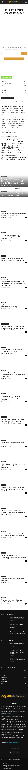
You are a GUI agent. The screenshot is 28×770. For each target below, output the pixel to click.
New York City (11, 150)
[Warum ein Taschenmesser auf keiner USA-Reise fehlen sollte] (14, 205)
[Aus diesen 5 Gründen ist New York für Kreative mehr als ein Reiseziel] (14, 525)
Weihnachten (4, 161)
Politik (8, 152)
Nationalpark (6, 149)
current (24, 140)
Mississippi (22, 147)
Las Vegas (17, 145)
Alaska (3, 136)
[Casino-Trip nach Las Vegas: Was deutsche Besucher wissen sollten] (14, 250)
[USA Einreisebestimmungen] (7, 192)
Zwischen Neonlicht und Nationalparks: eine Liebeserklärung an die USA (13, 374)
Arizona (15, 138)
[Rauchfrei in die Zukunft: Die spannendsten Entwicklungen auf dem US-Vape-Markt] (14, 502)
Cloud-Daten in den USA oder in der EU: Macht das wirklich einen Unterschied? (13, 466)
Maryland (16, 147)
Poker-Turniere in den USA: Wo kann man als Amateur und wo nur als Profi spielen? (13, 489)
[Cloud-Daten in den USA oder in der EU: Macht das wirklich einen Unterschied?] (14, 456)
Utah (18, 157)
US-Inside (4, 155)
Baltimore (20, 138)
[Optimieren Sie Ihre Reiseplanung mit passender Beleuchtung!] (14, 296)
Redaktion (3, 217)
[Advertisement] (14, 31)
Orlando (3, 152)
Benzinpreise (4, 140)
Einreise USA (4, 176)
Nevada (3, 150)
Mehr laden (13, 607)
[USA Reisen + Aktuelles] (14, 2)
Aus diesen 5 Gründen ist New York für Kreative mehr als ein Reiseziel (13, 535)
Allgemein (18, 188)
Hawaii (21, 143)
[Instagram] (14, 752)
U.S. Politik (20, 154)
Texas (16, 154)
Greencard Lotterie (15, 143)
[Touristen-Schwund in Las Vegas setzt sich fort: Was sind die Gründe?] (14, 592)
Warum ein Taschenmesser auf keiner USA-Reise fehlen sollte (13, 214)
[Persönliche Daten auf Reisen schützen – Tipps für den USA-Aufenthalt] (14, 227)
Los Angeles (7, 147)
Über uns (9, 713)
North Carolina (20, 150)
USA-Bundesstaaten (9, 157)
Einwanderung (4, 142)
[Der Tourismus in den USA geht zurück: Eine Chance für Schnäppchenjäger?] (14, 341)
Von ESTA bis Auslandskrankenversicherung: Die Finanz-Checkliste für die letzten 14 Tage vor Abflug (13, 282)
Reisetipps (14, 152)
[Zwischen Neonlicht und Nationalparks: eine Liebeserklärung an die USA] (14, 364)
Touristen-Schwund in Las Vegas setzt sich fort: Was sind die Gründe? (13, 601)
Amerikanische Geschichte (11, 136)
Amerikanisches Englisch (6, 138)
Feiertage (15, 142)
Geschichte (8, 143)
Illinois (3, 145)
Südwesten (4, 154)
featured (10, 142)
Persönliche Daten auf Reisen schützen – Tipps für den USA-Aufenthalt (11, 237)
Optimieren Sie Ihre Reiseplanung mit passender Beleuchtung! (13, 306)
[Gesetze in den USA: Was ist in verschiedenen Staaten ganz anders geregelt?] (14, 388)
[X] (17, 752)
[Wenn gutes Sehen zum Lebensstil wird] (14, 434)
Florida (20, 141)
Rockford (20, 152)
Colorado (18, 140)
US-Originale (11, 155)
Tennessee (11, 154)
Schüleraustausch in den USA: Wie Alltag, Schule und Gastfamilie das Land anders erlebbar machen (12, 328)
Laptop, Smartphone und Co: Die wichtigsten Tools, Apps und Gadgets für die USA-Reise (13, 557)
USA (16, 155)
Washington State (21, 159)
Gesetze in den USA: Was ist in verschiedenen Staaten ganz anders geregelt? (13, 398)
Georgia (3, 143)
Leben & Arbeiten (5, 323)
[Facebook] (10, 752)
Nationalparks (17, 149)
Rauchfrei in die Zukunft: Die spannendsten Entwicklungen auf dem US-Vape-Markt (13, 512)
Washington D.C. (8, 159)
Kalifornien (10, 145)
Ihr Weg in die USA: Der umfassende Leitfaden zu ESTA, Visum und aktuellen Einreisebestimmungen (13, 421)
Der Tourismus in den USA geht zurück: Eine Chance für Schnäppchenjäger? (11, 351)
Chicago (11, 139)
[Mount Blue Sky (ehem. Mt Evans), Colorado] (14, 570)
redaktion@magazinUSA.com (13, 742)
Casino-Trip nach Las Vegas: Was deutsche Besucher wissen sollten (12, 259)
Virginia (23, 157)
